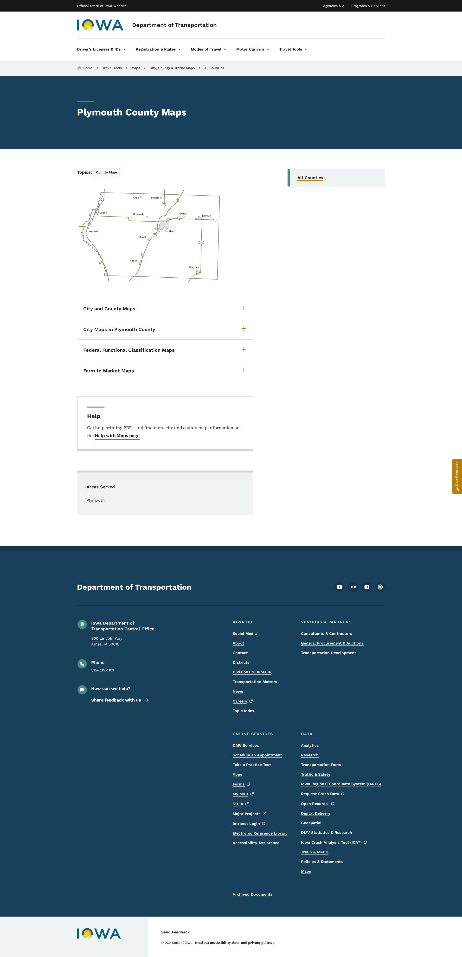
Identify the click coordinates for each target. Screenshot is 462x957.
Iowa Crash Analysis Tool (331, 842)
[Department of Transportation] (101, 25)
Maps (135, 68)
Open (315, 803)
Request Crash (320, 793)
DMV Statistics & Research (326, 832)
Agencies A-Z (333, 6)
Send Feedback (175, 932)
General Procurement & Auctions (332, 643)
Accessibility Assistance (256, 843)
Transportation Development (328, 653)
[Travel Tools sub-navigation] (305, 49)
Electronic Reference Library (260, 833)
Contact (240, 653)
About (238, 643)
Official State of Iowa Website (102, 6)
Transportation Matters (255, 681)
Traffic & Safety (315, 774)
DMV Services (246, 745)
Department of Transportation (174, 25)
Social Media (245, 633)
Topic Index (243, 710)
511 (238, 804)
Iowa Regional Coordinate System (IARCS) (341, 784)
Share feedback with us (116, 699)
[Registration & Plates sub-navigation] (179, 49)
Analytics (310, 745)
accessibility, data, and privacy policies (242, 942)
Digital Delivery (315, 813)
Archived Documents (253, 894)
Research (310, 755)
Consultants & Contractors (326, 633)
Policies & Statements (322, 861)
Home (88, 68)
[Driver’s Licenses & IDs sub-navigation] (124, 49)
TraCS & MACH (314, 852)
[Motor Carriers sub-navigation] (268, 49)
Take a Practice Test (252, 764)
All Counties (214, 68)
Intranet (246, 823)
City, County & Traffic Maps (172, 68)
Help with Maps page (117, 436)
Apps (237, 774)
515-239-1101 (102, 670)
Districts (241, 662)
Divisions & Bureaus (252, 672)
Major (247, 813)
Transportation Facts (321, 764)
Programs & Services (368, 6)
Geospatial (311, 823)
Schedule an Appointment (257, 755)
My (240, 794)
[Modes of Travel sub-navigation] (225, 49)
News (238, 691)
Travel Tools (112, 68)
